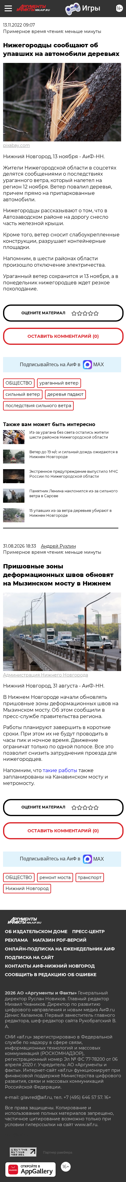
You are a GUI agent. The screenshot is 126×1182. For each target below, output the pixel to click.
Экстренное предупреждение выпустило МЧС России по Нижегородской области (73, 474)
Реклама (16, 940)
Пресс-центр (88, 931)
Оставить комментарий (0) (63, 336)
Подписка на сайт (29, 957)
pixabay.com (16, 145)
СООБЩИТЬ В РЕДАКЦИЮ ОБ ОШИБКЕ (50, 974)
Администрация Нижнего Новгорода (45, 675)
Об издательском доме (36, 931)
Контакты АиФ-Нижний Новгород (50, 966)
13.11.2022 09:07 (19, 25)
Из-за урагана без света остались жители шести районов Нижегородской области (69, 435)
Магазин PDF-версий (60, 940)
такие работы (60, 770)
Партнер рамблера (57, 1152)
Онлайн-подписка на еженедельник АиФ (60, 949)
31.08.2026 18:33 (19, 546)
